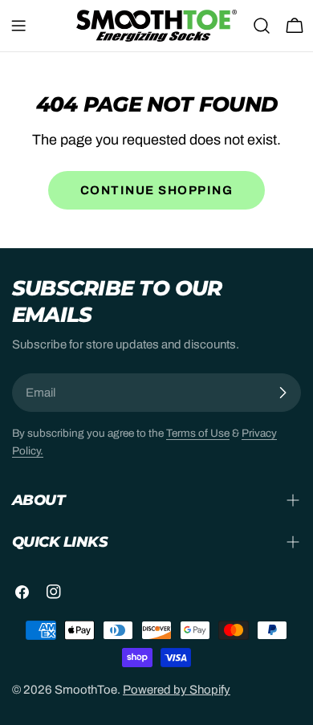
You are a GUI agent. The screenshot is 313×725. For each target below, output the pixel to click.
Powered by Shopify (176, 689)
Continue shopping (157, 190)
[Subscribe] (282, 392)
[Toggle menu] (18, 26)
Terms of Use (198, 433)
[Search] (262, 26)
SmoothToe (86, 689)
